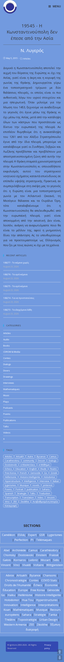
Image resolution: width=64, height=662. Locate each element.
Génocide (53, 590)
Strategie (21, 493)
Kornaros (20, 560)
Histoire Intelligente (30, 477)
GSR (42, 535)
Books (6, 345)
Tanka (53, 615)
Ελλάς (21, 535)
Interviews (8, 382)
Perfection (21, 540)
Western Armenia (15, 624)
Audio (6, 339)
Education (21, 468)
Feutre (53, 468)
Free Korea (10, 472)
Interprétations (48, 605)
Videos (6, 432)
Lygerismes (54, 535)
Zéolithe (42, 624)
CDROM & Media (11, 351)
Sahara (45, 489)
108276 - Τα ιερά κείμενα (15, 274)
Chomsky (9, 555)
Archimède (19, 550)
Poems (6, 413)
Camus (52, 456)
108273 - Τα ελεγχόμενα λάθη (17, 309)
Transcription (11, 497)
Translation (28, 497)
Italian (56, 481)
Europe (23, 590)
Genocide (35, 472)
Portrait (19, 489)
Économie (51, 585)
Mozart (45, 560)
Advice (10, 575)
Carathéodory (49, 550)
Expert (32, 535)
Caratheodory (12, 460)
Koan (7, 610)
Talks (6, 426)
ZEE (15, 501)
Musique (24, 485)
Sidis (56, 560)
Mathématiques (23, 610)
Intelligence (30, 481)
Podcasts (8, 407)
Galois (7, 560)
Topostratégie (27, 620)
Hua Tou (27, 600)
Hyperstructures (46, 600)
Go (45, 472)
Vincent (51, 497)
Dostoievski (11, 464)
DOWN (59, 657)
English (33, 468)
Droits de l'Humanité (17, 585)
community (28, 460)
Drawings (8, 376)
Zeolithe (24, 501)
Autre (30, 456)
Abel (6, 550)
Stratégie (40, 615)
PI (32, 540)
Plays (6, 401)
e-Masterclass (27, 464)
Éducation (9, 590)
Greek (54, 472)
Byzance (41, 456)
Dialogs (7, 364)
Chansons (49, 575)
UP (59, 651)
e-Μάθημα (44, 464)
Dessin (41, 460)
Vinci (7, 501)
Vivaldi (26, 565)
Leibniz (33, 560)
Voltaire (38, 565)
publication (32, 489)
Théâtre (10, 620)
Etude (43, 468)
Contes (7, 358)
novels (35, 485)
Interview (44, 481)
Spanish (9, 493)
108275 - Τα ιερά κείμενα (15, 286)
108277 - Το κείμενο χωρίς (16, 262)
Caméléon (8, 535)
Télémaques (44, 540)
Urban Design (48, 620)
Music (6, 395)
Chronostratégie (15, 580)
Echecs (8, 468)
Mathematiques (11, 389)
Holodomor (49, 477)
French (23, 472)
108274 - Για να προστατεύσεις (18, 298)
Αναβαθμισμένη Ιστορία (45, 501)
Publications (9, 420)
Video (40, 497)
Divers (6, 370)
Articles (26, 58)
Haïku (11, 595)
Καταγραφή (11, 505)
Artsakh (20, 456)
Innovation (11, 605)
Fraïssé (53, 555)
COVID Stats (49, 580)
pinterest (47, 485)
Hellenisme (10, 477)
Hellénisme (25, 595)
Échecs (38, 585)
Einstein (41, 555)
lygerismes (10, 485)
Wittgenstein (54, 565)
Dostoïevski (25, 555)
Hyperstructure (12, 481)
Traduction (44, 493)
